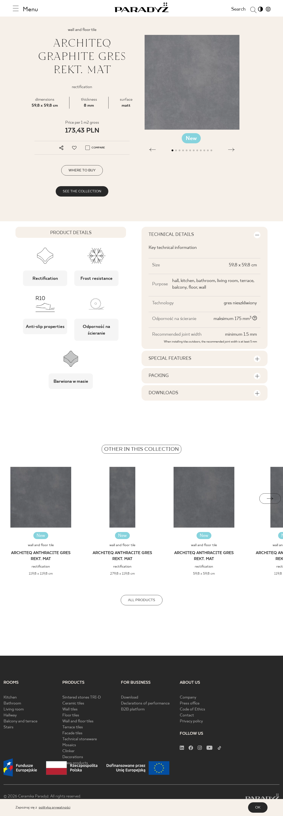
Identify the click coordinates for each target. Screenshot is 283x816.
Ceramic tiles (73, 703)
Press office (189, 703)
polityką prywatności (54, 807)
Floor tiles (70, 715)
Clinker (68, 751)
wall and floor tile (41, 545)
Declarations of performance (145, 703)
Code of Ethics (192, 709)
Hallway (10, 715)
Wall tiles (70, 709)
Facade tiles (72, 733)
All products (141, 600)
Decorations (72, 757)
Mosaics (69, 745)
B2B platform (133, 709)
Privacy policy (191, 721)
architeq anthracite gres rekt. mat (41, 556)
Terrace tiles (72, 727)
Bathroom (12, 703)
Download (129, 697)
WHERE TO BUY (82, 170)
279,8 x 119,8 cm (122, 574)
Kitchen (10, 697)
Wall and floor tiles (78, 721)
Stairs (8, 727)
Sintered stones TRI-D (81, 697)
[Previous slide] (13, 498)
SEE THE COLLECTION (82, 191)
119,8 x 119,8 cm (41, 574)
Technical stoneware (79, 739)
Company (188, 697)
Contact (187, 715)
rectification (41, 566)
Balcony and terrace (20, 721)
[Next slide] (270, 498)
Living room (14, 709)
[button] (152, 150)
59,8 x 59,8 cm (45, 105)
